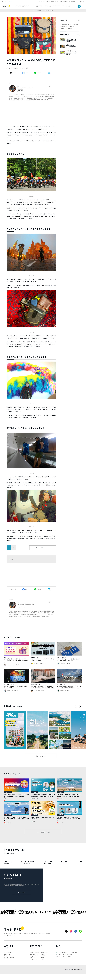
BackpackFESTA (34, 956)
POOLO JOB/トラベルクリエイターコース (69, 24)
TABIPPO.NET (42, 663)
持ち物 (46, 6)
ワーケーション (70, 28)
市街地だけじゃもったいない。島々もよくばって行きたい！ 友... (71, 46)
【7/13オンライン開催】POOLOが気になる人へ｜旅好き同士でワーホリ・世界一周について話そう (69, 795)
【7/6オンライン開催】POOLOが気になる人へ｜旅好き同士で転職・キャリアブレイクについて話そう (16, 819)
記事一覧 (21, 6)
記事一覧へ (20, 90)
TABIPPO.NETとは (42, 1)
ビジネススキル (56, 6)
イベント (27, 6)
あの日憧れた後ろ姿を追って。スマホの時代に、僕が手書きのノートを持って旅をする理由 (43, 687)
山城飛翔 (42, 690)
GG (18, 86)
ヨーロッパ (62, 28)
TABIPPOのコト (63, 26)
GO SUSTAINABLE (34, 952)
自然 (50, 6)
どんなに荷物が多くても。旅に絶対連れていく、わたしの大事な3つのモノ (68, 659)
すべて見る (77, 34)
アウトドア (32, 957)
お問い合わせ (73, 1)
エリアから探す (69, 50)
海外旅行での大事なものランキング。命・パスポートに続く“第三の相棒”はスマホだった (69, 687)
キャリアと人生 (45, 952)
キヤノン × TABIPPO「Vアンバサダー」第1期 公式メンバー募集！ (42, 659)
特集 (24, 6)
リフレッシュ (33, 959)
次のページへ (39, 547)
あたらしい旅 (71, 26)
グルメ (62, 6)
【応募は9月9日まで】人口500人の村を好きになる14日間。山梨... (71, 40)
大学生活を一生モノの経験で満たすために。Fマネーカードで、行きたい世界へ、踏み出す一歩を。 (16, 660)
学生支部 (60, 1)
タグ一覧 (77, 20)
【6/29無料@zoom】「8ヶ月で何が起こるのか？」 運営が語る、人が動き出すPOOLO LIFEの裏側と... (69, 819)
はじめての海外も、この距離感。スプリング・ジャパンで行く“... (71, 53)
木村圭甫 (69, 663)
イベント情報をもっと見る (43, 832)
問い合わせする (22, 892)
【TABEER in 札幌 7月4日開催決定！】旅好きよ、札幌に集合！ (42, 818)
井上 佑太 (16, 690)
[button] (80, 706)
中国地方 (67, 44)
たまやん (68, 690)
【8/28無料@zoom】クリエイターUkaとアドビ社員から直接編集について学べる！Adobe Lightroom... (16, 796)
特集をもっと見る (40, 756)
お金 (5, 657)
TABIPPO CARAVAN (62, 657)
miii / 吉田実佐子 (16, 664)
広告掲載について (66, 1)
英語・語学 (43, 956)
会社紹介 (49, 1)
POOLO (56, 1)
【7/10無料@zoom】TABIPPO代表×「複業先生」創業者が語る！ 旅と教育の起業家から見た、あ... (43, 795)
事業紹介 (53, 1)
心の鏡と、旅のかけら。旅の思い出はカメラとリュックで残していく (16, 687)
